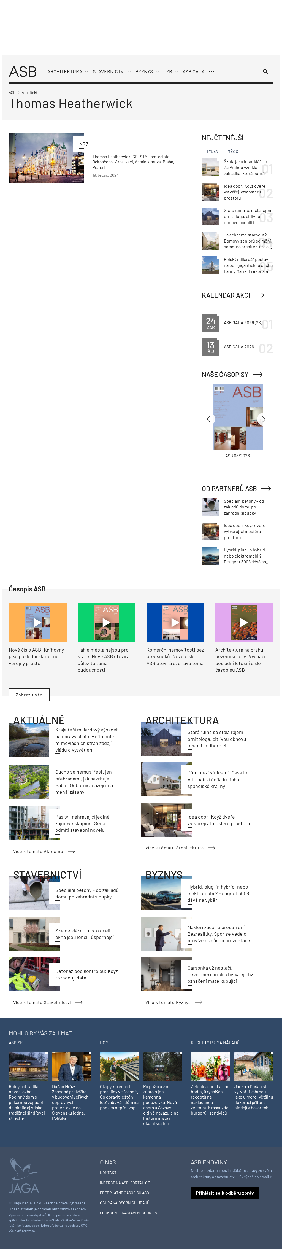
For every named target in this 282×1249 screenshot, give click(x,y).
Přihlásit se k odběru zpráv (225, 1193)
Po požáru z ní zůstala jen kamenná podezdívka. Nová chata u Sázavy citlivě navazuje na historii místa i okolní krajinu (160, 1105)
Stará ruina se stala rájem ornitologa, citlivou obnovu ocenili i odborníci (217, 739)
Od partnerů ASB (229, 488)
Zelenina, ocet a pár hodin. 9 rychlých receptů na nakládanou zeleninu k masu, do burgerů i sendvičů (210, 1099)
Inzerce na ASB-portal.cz (125, 1182)
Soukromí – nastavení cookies (128, 1212)
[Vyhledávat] (265, 71)
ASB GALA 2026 (239, 346)
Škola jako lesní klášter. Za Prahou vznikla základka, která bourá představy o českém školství (246, 167)
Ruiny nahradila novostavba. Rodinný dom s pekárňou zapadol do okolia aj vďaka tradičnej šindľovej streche (27, 1102)
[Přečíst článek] (46, 158)
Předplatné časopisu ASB (124, 1192)
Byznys (144, 71)
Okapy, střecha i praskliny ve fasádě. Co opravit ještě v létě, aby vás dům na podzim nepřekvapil (119, 1097)
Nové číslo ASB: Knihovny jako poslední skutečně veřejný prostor (36, 656)
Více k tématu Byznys (168, 1002)
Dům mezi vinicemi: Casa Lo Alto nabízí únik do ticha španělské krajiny (218, 779)
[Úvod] (22, 71)
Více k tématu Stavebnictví (42, 1002)
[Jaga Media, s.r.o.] (24, 1174)
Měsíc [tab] (232, 151)
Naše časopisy (225, 374)
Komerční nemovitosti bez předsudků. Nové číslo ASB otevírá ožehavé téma (175, 656)
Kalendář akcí (226, 295)
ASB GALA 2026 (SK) (243, 322)
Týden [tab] (212, 151)
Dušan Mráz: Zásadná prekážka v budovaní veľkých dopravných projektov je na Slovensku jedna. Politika (70, 1102)
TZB (168, 71)
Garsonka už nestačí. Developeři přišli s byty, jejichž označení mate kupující (220, 974)
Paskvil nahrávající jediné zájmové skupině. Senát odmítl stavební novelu (82, 823)
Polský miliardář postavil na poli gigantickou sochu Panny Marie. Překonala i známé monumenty (248, 265)
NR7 (83, 144)
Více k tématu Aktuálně (38, 851)
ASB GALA (194, 71)
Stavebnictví (109, 71)
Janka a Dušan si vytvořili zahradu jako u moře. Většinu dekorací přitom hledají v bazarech (253, 1097)
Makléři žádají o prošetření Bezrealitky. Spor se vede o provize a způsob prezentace (219, 934)
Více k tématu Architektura (174, 847)
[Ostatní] (211, 71)
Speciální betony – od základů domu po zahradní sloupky (244, 506)
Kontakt (108, 1172)
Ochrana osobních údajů (125, 1202)
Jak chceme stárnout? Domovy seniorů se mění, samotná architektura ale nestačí (248, 241)
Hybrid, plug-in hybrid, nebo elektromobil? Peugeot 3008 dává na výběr (218, 893)
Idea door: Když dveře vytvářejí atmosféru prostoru (244, 191)
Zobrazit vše (29, 694)
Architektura (64, 71)
